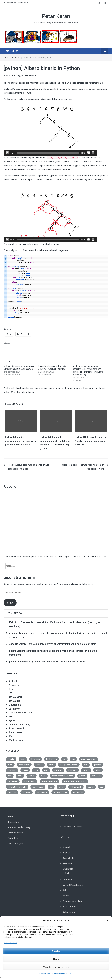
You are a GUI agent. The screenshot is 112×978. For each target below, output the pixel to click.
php (9, 776)
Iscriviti (10, 602)
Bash (11, 689)
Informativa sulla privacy (61, 974)
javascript (12, 770)
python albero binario (24, 392)
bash (23, 759)
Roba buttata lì (16, 728)
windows (26, 792)
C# (10, 693)
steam (61, 787)
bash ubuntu (51, 759)
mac (46, 770)
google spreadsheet (68, 765)
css (73, 759)
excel (10, 765)
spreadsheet (38, 787)
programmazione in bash (62, 776)
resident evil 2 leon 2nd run (75, 781)
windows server (60, 792)
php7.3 (31, 776)
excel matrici (24, 765)
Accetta (56, 951)
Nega (56, 959)
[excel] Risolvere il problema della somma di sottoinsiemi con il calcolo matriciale (52, 644)
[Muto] (88, 152)
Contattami (13, 838)
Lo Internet (14, 708)
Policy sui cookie (15, 833)
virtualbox (12, 792)
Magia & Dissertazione (21, 712)
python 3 (100, 388)
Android (13, 681)
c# (64, 759)
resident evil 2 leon (49, 781)
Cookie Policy (44, 974)
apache (11, 759)
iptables (97, 765)
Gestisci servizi (10, 943)
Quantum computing (19, 724)
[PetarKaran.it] (41, 36)
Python (15, 57)
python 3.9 (8, 392)
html (86, 765)
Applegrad (14, 685)
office (98, 770)
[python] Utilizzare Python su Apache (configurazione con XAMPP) (90, 441)
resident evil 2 (29, 781)
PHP (11, 716)
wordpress (78, 792)
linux (36, 770)
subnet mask (75, 787)
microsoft (72, 770)
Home (7, 57)
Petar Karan (56, 16)
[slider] (48, 153)
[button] (107, 920)
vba (101, 787)
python (92, 388)
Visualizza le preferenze (56, 967)
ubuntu (91, 787)
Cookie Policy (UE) (16, 843)
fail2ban (39, 765)
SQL (11, 736)
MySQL (86, 770)
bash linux (35, 759)
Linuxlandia (15, 704)
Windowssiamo (17, 740)
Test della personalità (72, 826)
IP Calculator (13, 822)
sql (51, 787)
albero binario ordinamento (54, 388)
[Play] (7, 152)
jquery (25, 770)
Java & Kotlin (16, 697)
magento (58, 770)
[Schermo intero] (93, 152)
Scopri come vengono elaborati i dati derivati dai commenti (78, 556)
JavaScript (14, 700)
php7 (20, 776)
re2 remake (12, 781)
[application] (50, 129)
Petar (33, 75)
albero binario (33, 388)
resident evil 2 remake (17, 787)
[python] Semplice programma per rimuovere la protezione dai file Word (20, 441)
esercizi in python (88, 759)
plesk (43, 776)
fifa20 (51, 765)
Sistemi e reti (16, 732)
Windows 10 (42, 792)
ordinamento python (78, 388)
